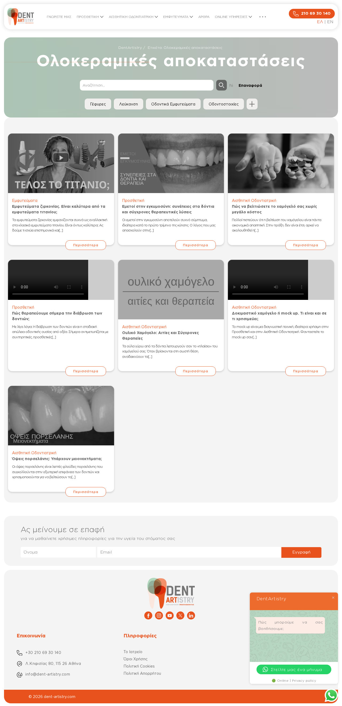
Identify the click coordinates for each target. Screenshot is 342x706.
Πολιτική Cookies (139, 666)
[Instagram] (159, 615)
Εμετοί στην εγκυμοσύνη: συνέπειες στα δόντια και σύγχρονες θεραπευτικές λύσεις (168, 209)
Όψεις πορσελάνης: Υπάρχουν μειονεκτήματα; (57, 459)
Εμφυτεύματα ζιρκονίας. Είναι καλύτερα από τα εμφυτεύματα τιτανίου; (58, 209)
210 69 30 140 (316, 13)
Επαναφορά (250, 85)
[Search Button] (221, 85)
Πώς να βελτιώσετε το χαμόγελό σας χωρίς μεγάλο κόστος (274, 209)
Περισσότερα (85, 245)
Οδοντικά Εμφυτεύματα (173, 104)
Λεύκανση (128, 104)
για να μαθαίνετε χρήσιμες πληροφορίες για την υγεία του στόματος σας (98, 538)
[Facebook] (148, 615)
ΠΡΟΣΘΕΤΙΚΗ (88, 16)
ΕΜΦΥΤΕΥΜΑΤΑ (175, 16)
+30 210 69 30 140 (43, 652)
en (330, 21)
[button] (262, 16)
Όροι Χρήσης (135, 659)
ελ (320, 21)
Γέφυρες (98, 104)
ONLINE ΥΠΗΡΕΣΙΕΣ (231, 16)
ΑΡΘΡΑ (203, 16)
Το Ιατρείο (132, 652)
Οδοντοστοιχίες (224, 104)
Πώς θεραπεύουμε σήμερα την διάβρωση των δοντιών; (57, 316)
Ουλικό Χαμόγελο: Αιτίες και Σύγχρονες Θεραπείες (160, 335)
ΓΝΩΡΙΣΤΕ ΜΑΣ (59, 16)
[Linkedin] (191, 615)
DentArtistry (130, 47)
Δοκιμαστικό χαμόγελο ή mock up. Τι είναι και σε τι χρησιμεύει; (279, 316)
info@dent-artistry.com (47, 674)
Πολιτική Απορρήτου (142, 673)
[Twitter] (180, 615)
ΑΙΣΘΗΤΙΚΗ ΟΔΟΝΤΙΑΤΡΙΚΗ (131, 16)
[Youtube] (170, 615)
